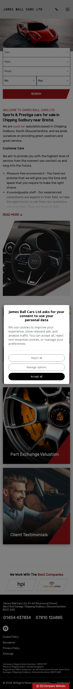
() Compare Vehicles (52, 686)
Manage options (36, 367)
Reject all (36, 358)
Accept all (36, 376)
